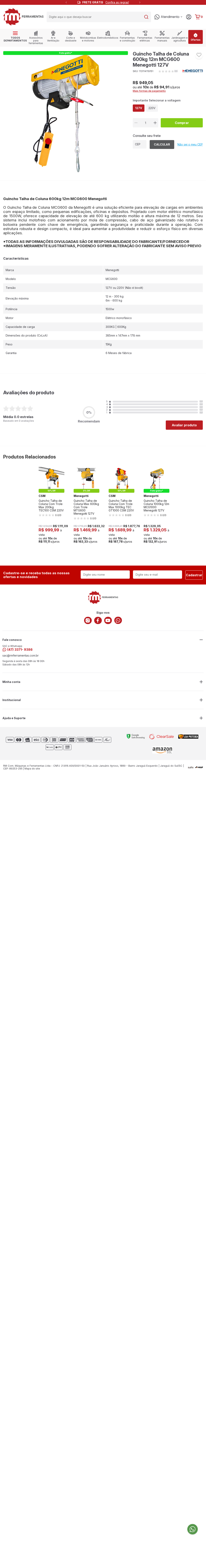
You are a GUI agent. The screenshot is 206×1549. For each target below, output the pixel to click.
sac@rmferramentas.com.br (20, 655)
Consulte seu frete (147, 135)
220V (152, 108)
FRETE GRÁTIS (105, 2)
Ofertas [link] (195, 39)
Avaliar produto (184, 425)
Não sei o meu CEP (190, 144)
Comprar (182, 123)
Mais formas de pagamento (149, 91)
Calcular (162, 144)
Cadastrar (194, 575)
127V (138, 108)
